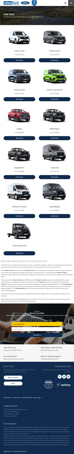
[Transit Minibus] (54, 193)
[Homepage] (25, 3)
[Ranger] (19, 115)
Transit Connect (54, 51)
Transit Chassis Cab (19, 246)
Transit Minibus (54, 207)
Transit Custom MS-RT (54, 90)
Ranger (19, 129)
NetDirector (7, 451)
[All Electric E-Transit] (19, 193)
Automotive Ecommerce (20, 451)
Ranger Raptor (54, 129)
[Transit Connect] (54, 37)
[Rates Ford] (11, 3)
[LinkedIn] (68, 377)
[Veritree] (63, 386)
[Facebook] (60, 377)
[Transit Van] (54, 154)
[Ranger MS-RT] (19, 154)
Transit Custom (19, 90)
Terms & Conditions (27, 397)
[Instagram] (64, 377)
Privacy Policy (7, 397)
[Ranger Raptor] (54, 115)
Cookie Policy (16, 397)
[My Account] (65, 3)
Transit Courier (19, 51)
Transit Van (55, 168)
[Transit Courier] (19, 37)
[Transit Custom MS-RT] (54, 76)
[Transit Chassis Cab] (19, 232)
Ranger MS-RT (19, 168)
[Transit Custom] (19, 76)
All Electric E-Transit (19, 207)
